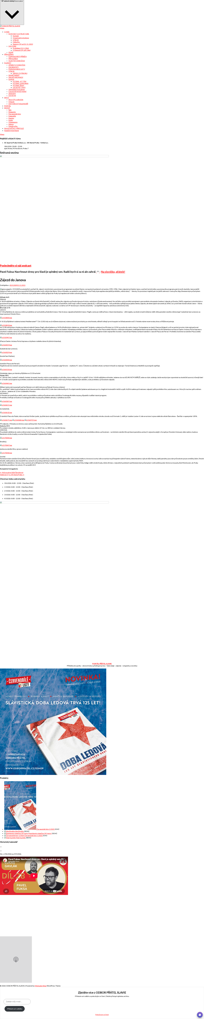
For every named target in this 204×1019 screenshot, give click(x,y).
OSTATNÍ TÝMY (19, 87)
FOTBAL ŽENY (18, 85)
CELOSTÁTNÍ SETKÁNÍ (17, 91)
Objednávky (13, 122)
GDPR (10, 52)
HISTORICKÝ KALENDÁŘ (18, 104)
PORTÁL (7, 106)
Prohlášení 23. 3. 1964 (21, 48)
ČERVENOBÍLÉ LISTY (16, 69)
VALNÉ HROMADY (15, 77)
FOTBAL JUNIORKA (20, 83)
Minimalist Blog (40, 986)
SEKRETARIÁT (14, 75)
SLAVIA (11, 79)
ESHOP (7, 108)
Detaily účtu (12, 126)
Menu (2, 28)
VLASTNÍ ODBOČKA (16, 61)
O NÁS (6, 32)
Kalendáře (12, 116)
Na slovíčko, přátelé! (113, 271)
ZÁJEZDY (12, 93)
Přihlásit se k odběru (14, 1009)
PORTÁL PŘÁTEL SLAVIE (102, 664)
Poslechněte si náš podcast (15, 265)
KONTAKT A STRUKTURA (18, 34)
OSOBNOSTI (13, 67)
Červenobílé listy (14, 114)
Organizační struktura (21, 38)
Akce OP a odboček (15, 100)
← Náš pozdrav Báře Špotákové (11, 472)
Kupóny (11, 118)
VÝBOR (16, 40)
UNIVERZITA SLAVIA (16, 89)
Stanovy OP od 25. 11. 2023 (23, 44)
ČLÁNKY (7, 63)
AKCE (6, 98)
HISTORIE (12, 46)
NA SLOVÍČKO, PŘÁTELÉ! (14, 128)
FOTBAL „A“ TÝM (19, 81)
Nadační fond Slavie (11, 130)
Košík (10, 120)
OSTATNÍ (12, 95)
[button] (200, 1015)
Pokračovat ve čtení (102, 1014)
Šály (9, 110)
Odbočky (16, 42)
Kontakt (16, 36)
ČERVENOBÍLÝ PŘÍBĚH (17, 56)
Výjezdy (11, 102)
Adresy (11, 124)
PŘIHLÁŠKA (8, 54)
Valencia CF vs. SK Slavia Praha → (12, 475)
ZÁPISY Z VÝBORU (20, 73)
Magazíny (12, 112)
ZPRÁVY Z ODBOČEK (16, 65)
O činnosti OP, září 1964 (21, 50)
